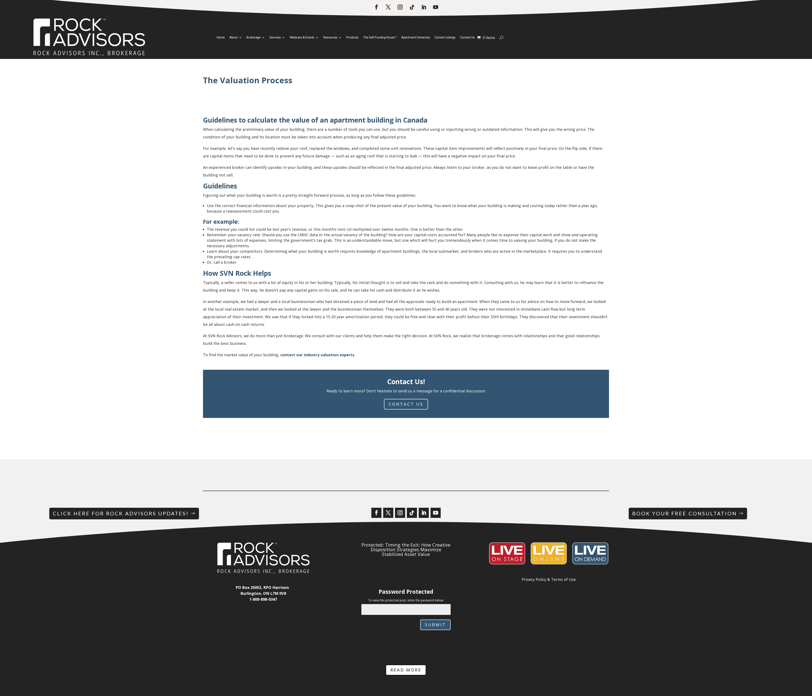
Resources (330, 37)
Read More (405, 670)
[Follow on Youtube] (436, 7)
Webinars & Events (302, 37)
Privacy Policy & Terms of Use (549, 579)
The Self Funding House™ (380, 37)
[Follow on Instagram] (400, 7)
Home (221, 37)
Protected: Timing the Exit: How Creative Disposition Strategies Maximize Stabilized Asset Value (405, 549)
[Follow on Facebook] (376, 7)
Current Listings (445, 37)
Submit (435, 625)
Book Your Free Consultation (684, 513)
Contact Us (467, 37)
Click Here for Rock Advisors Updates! (121, 513)
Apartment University (415, 37)
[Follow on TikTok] (412, 7)
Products (352, 37)
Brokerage (254, 37)
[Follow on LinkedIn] (424, 7)
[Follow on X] (388, 7)
